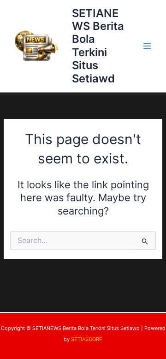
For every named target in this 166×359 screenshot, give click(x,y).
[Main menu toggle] (147, 46)
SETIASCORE (86, 339)
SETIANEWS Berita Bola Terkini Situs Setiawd (98, 45)
